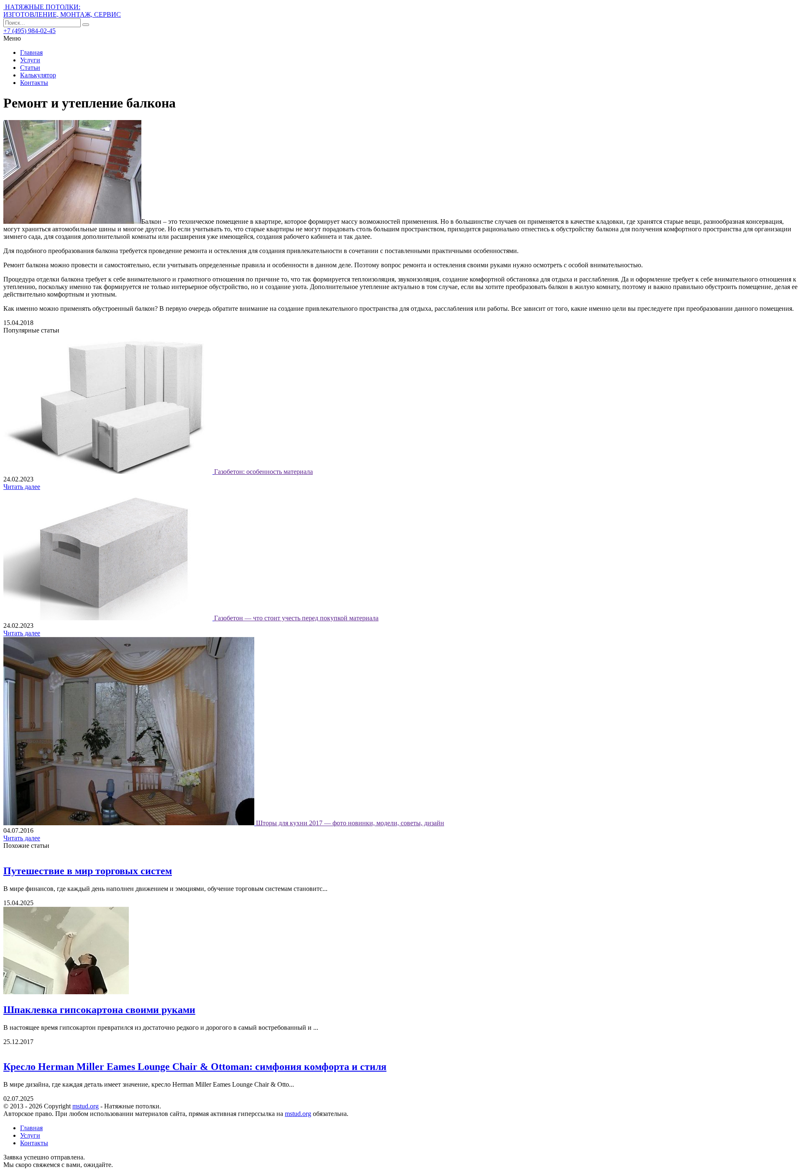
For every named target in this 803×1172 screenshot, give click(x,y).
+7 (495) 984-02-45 (29, 30)
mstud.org (85, 1106)
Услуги (30, 60)
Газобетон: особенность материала (263, 471)
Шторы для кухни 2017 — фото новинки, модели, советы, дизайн (350, 823)
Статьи (30, 67)
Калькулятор (38, 75)
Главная (31, 52)
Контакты (34, 82)
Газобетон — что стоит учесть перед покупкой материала (296, 618)
